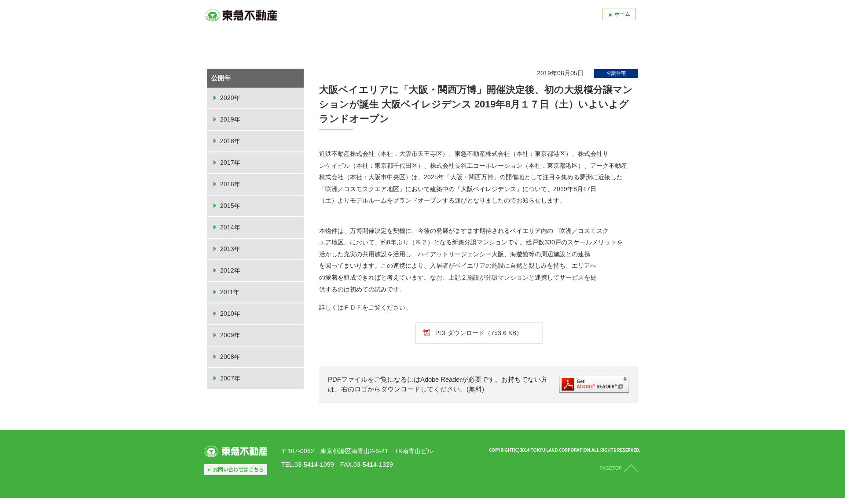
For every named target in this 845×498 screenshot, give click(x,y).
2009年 (230, 335)
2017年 (230, 162)
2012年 (230, 270)
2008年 (230, 356)
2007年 (230, 378)
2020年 (230, 97)
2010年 (230, 313)
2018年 (230, 140)
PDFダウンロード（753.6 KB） (478, 332)
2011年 (229, 291)
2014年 (230, 227)
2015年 (230, 205)
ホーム (622, 14)
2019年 (230, 119)
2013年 (230, 248)
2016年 (230, 184)
